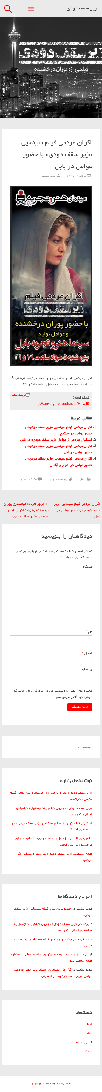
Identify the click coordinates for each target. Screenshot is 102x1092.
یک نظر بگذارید (27, 479)
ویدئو (88, 1051)
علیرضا (87, 924)
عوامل (88, 1034)
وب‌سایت (86, 669)
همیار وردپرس (40, 1084)
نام (89, 632)
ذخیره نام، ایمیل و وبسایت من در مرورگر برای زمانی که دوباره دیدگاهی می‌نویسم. (53, 694)
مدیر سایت (48, 176)
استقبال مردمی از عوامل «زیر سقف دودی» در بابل (56, 440)
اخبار (83, 479)
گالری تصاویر (83, 1042)
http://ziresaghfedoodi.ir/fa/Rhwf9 (61, 404)
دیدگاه (86, 567)
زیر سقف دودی (82, 8)
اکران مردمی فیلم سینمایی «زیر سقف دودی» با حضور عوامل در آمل (77, 510)
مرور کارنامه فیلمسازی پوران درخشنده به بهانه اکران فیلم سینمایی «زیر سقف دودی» (26, 510)
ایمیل (87, 653)
